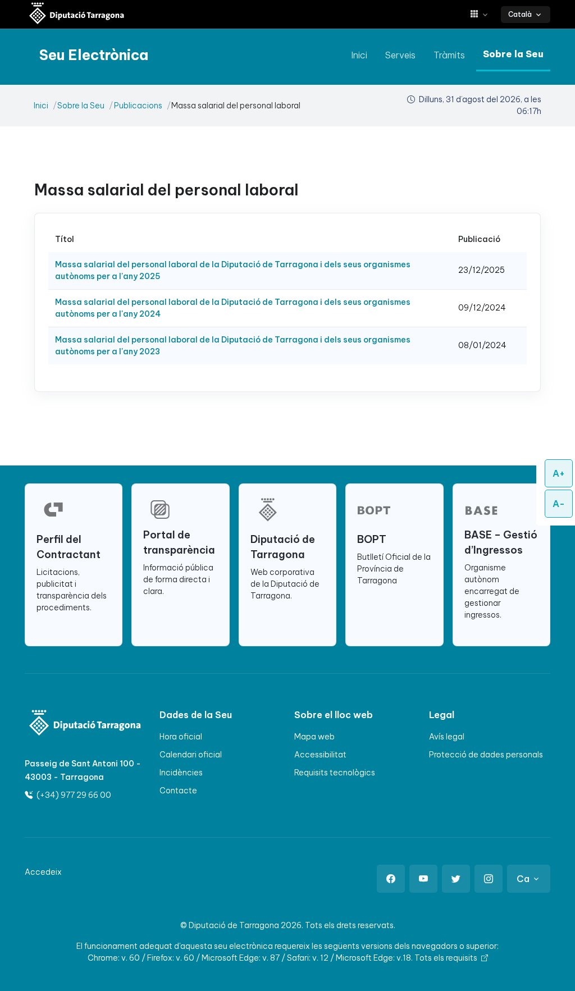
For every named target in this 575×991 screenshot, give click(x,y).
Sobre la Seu (513, 54)
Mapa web (314, 737)
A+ (559, 473)
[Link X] (456, 879)
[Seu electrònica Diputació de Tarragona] (77, 14)
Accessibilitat (320, 755)
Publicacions (138, 106)
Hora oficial (180, 737)
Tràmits (449, 55)
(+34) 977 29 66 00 (73, 795)
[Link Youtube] (423, 879)
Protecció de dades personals (486, 755)
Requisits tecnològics (334, 773)
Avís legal (446, 737)
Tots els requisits (446, 958)
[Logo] (65, 724)
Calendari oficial (190, 755)
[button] (483, 14)
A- (559, 503)
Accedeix (43, 872)
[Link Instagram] (488, 879)
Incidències (181, 773)
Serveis (400, 55)
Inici (359, 55)
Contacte (178, 791)
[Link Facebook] (391, 879)
